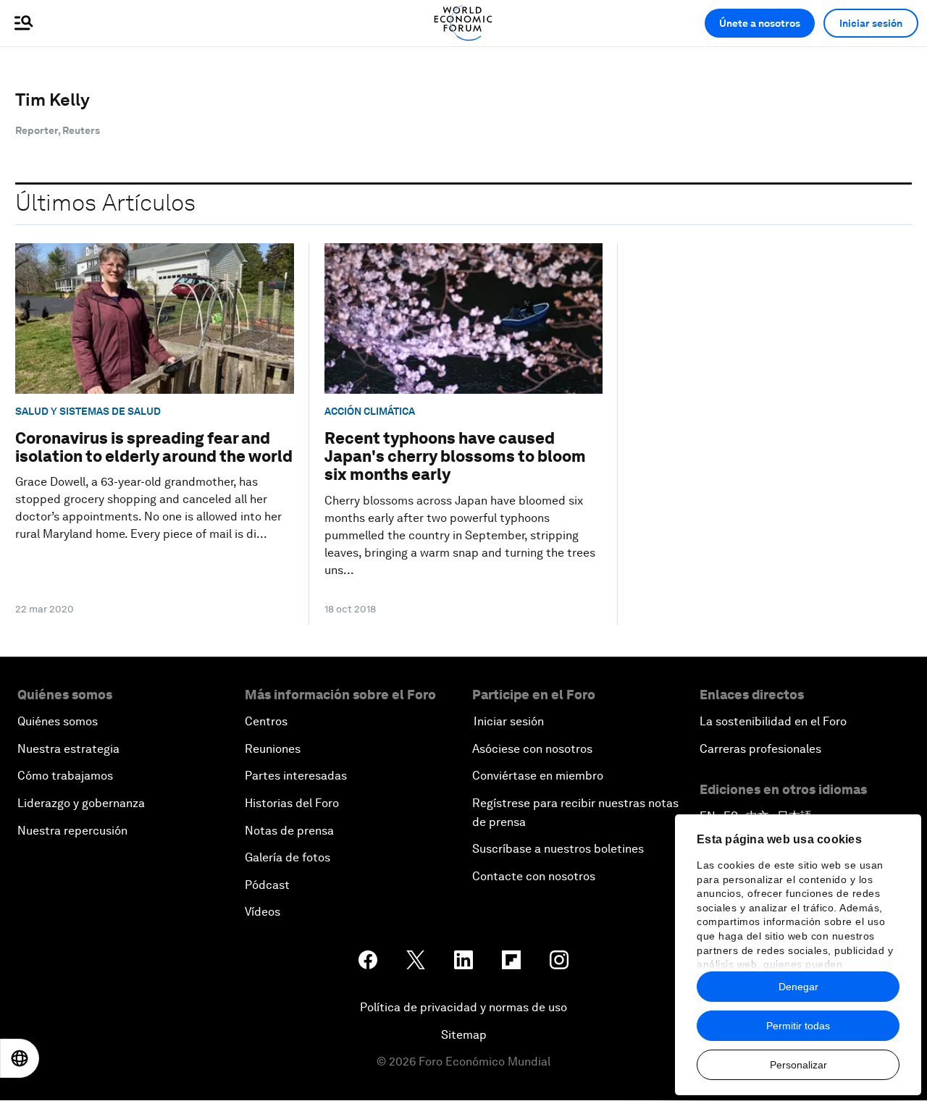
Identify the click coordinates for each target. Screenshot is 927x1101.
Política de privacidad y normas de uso (463, 1007)
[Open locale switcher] (19, 1058)
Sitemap (464, 1035)
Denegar (798, 986)
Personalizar (798, 1065)
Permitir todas (798, 1026)
